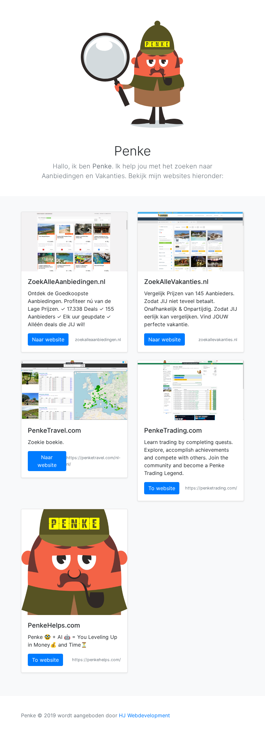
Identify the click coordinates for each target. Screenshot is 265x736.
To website (161, 488)
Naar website (48, 339)
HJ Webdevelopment (144, 715)
